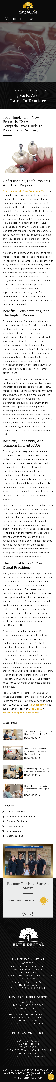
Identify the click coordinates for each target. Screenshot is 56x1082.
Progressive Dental (40, 1070)
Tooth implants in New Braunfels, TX (23, 191)
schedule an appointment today (20, 712)
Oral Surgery (14, 831)
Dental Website (13, 1070)
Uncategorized (15, 836)
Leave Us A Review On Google (22, 1073)
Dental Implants (16, 811)
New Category (15, 826)
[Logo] (28, 8)
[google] (23, 913)
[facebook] (32, 913)
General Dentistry (17, 821)
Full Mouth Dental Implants (22, 816)
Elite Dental (36, 708)
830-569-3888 (36, 1056)
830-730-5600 (36, 1023)
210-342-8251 (36, 988)
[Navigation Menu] (52, 19)
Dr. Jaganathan (37, 704)
